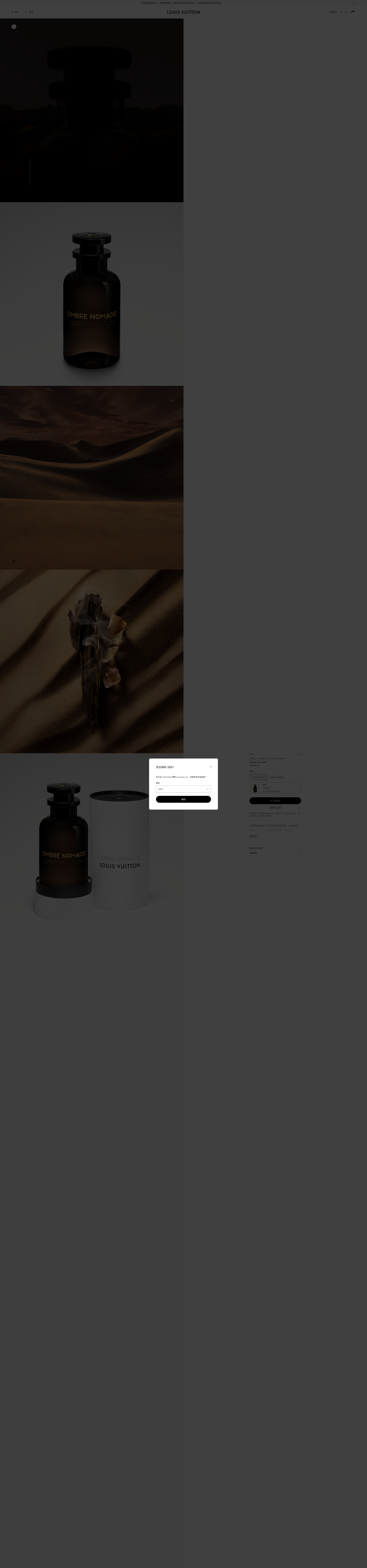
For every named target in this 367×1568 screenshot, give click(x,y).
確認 (183, 799)
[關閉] (210, 766)
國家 (158, 783)
